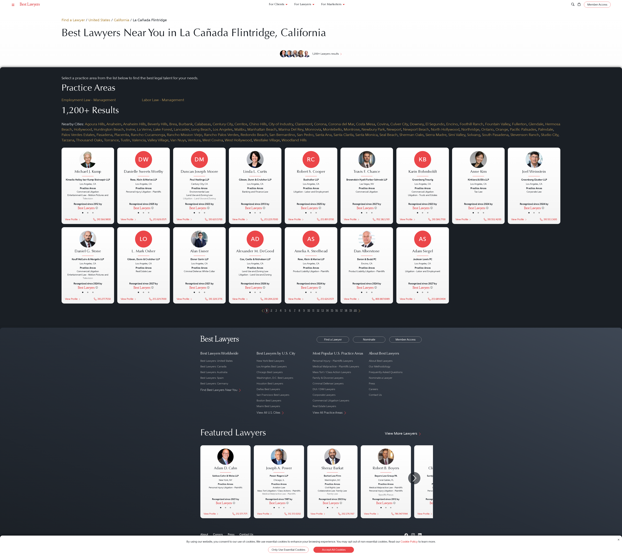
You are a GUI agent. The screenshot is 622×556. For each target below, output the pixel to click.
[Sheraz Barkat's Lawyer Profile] (332, 461)
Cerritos (241, 124)
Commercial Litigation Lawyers (331, 400)
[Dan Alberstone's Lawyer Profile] (367, 244)
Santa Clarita (344, 135)
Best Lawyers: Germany (214, 383)
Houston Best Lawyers (270, 383)
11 (313, 310)
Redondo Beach (254, 135)
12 (318, 310)
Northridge (470, 129)
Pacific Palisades (523, 129)
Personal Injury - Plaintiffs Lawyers (333, 360)
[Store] (579, 4)
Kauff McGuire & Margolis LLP (88, 259)
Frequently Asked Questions (386, 372)
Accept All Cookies (334, 549)
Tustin (125, 140)
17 (341, 310)
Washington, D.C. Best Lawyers (275, 377)
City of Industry (281, 124)
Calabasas (203, 124)
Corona (320, 124)
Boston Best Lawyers (269, 400)
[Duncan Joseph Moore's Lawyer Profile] (199, 164)
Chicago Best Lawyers (270, 372)
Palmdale (545, 129)
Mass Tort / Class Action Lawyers (332, 372)
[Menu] (13, 5)
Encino (452, 124)
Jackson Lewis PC (422, 259)
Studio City (549, 135)
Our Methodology (379, 366)
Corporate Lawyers (324, 394)
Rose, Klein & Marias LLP (143, 179)
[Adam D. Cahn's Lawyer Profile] (225, 461)
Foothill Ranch (471, 124)
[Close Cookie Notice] (618, 539)
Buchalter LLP (311, 179)
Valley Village (158, 140)
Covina (383, 124)
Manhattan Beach (262, 129)
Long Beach (201, 129)
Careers (373, 389)
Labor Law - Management (163, 100)
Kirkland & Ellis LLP (478, 179)
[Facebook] (406, 534)
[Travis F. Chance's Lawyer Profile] (367, 164)
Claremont (303, 124)
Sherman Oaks (411, 135)
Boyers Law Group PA (386, 475)
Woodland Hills (294, 140)
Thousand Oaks (89, 140)
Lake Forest (162, 129)
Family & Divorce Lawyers (328, 377)
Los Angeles (223, 129)
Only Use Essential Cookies (288, 549)
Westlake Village (266, 140)
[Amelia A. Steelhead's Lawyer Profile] (311, 244)
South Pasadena (495, 135)
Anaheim (113, 124)
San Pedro (305, 135)
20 (355, 310)
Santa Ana (323, 135)
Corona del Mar (341, 124)
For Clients (276, 4)
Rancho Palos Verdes (221, 135)
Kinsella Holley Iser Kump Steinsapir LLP (88, 179)
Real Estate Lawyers (324, 406)
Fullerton (519, 124)
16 (336, 310)
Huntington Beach (109, 129)
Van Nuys (178, 140)
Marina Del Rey (290, 129)
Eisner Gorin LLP (199, 259)
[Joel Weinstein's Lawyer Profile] (534, 164)
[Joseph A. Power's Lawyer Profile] (279, 461)
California (121, 20)
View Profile (71, 219)
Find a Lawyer (73, 20)
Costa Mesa (365, 124)
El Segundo (435, 124)
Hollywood (83, 129)
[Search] (572, 4)
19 (350, 310)
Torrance (111, 140)
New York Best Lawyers (270, 360)
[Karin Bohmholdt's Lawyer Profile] (423, 164)
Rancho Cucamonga (148, 135)
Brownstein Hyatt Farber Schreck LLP (366, 179)
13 (322, 310)
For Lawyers (302, 4)
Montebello (332, 129)
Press (372, 383)
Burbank (186, 124)
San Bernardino (282, 135)
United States (99, 20)
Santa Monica (366, 135)
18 (346, 310)
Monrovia (313, 129)
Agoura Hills (95, 124)
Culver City (399, 124)
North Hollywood (445, 129)
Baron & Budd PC (366, 259)
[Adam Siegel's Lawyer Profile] (423, 244)
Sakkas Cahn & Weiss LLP (225, 475)
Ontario (487, 129)
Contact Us (375, 394)
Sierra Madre (436, 135)
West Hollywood (238, 140)
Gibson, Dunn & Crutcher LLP (255, 179)
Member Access (405, 339)
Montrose (352, 129)
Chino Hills (258, 124)
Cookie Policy (409, 541)
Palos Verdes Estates (78, 135)
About (204, 534)
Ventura (194, 140)
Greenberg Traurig (422, 179)
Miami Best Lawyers (268, 406)
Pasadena (105, 135)
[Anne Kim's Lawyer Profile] (478, 164)
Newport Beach (416, 129)
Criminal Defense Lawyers (328, 383)
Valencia (139, 140)
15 (332, 310)
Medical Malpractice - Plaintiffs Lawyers (336, 366)
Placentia (121, 135)
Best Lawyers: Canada (213, 366)
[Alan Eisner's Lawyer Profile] (199, 244)
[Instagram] (413, 534)
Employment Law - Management (89, 100)
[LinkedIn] (420, 534)
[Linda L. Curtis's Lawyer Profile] (255, 164)
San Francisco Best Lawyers (273, 394)
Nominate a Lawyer (380, 377)
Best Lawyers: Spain (212, 377)
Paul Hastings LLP (199, 179)
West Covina (212, 140)
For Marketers (331, 4)
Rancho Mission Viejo (184, 135)
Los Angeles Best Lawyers (272, 366)
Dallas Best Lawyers (268, 389)
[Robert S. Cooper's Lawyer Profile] (311, 164)
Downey (417, 124)
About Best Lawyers (380, 360)
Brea (173, 124)
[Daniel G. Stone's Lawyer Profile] (88, 244)
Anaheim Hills (134, 124)
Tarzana (68, 140)
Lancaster (182, 129)
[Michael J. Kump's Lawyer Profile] (88, 164)
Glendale (536, 124)
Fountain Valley (497, 124)
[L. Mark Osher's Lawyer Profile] (144, 244)
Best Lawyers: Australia (213, 372)
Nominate (369, 339)
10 (308, 310)
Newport (394, 129)
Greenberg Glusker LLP (534, 179)
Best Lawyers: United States (216, 360)
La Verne (144, 129)
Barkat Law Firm (332, 475)
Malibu (240, 129)
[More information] (97, 208)
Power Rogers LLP (279, 475)
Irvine (130, 129)
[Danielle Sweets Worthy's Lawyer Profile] (144, 164)
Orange (501, 129)
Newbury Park (373, 129)
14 (327, 310)
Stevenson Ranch (524, 135)
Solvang (473, 135)
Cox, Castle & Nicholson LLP (255, 259)
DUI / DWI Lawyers (324, 389)
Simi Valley (456, 135)
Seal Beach (389, 135)
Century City (223, 124)
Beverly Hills (157, 124)
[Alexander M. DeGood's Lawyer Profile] (255, 244)
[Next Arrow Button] (414, 478)
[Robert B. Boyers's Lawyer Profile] (386, 461)
